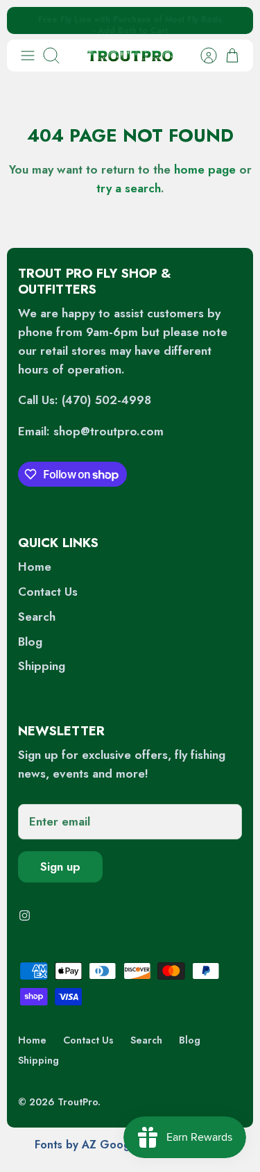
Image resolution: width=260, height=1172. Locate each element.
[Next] (233, 20)
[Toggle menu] (27, 55)
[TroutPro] (130, 56)
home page (205, 169)
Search (36, 616)
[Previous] (27, 20)
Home (34, 566)
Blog (30, 641)
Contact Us (48, 591)
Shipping (41, 666)
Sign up (60, 866)
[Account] (202, 55)
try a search (128, 188)
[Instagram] (24, 915)
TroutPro (78, 1102)
